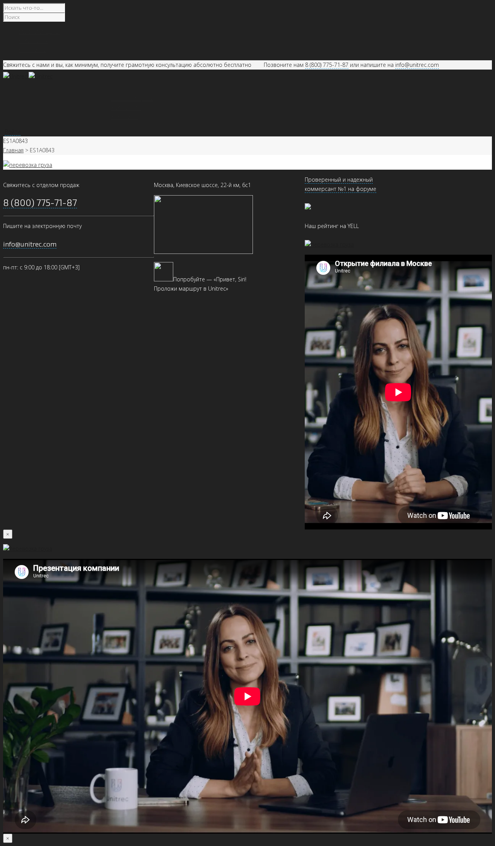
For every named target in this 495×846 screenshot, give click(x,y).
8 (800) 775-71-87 (326, 64)
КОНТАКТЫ (124, 117)
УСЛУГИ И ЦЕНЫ (132, 98)
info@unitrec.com (417, 64)
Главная (13, 150)
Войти (12, 131)
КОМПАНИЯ (126, 107)
